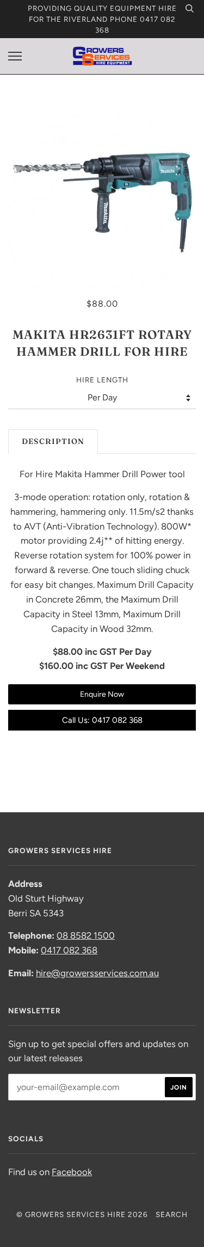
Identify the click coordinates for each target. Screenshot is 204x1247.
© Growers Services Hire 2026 (82, 1214)
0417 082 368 (69, 950)
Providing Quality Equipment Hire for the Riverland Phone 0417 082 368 (102, 19)
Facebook (72, 1171)
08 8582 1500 (86, 935)
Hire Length (102, 379)
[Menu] (15, 56)
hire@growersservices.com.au (97, 973)
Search (172, 1214)
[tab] (53, 441)
